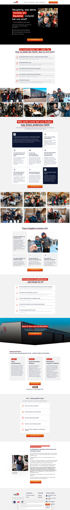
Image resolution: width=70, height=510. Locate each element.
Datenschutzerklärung (22, 508)
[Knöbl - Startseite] (15, 2)
